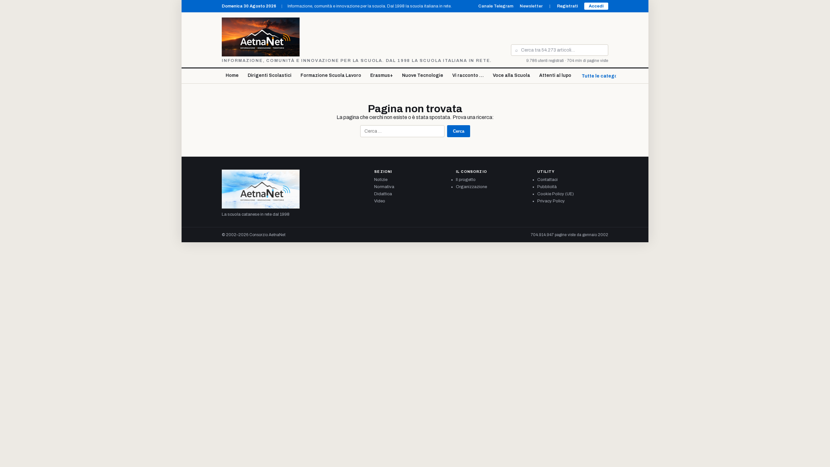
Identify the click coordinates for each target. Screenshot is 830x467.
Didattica (383, 194)
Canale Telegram (495, 6)
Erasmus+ (381, 75)
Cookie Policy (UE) (555, 194)
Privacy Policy (551, 201)
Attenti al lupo (555, 75)
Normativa (384, 187)
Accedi (596, 6)
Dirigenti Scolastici (269, 75)
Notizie (380, 179)
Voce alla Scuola (511, 75)
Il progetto (466, 179)
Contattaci (547, 179)
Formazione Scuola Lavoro (331, 75)
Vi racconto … (468, 75)
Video (379, 201)
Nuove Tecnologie (422, 75)
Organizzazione (471, 187)
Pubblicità (547, 187)
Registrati (567, 6)
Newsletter (531, 6)
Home (232, 75)
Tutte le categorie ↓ (604, 76)
